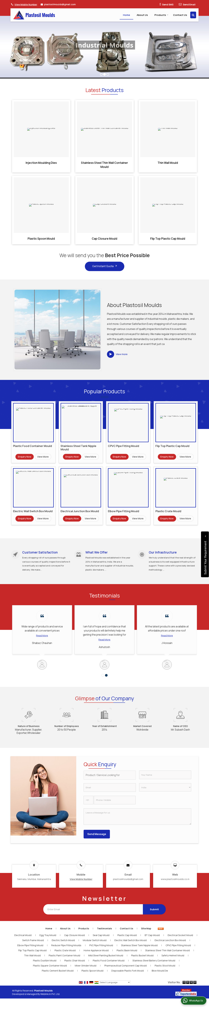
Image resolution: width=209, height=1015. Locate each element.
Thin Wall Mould (168, 163)
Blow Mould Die (160, 970)
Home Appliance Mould (96, 950)
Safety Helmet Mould (172, 955)
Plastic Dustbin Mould (44, 960)
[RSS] (160, 928)
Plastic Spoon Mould (41, 238)
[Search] (193, 15)
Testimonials (104, 928)
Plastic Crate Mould (168, 511)
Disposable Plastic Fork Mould (127, 970)
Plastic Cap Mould (127, 935)
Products (160, 15)
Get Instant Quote (103, 266)
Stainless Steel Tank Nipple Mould (78, 447)
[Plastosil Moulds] (34, 15)
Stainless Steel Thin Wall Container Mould (104, 165)
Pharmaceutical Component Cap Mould (125, 965)
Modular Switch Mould (94, 940)
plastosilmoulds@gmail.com (60, 4)
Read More (68, 639)
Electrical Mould (23, 935)
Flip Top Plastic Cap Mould (167, 238)
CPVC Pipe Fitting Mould (123, 446)
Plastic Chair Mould (74, 960)
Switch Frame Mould (33, 940)
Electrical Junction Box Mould (80, 511)
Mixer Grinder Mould (85, 965)
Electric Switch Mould (63, 940)
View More (43, 456)
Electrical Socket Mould (180, 935)
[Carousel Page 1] (102, 675)
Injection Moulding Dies (41, 163)
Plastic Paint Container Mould (64, 955)
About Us (142, 15)
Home (126, 15)
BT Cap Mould (152, 935)
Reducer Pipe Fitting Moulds (66, 945)
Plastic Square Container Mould (50, 965)
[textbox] (110, 775)
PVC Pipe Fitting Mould (101, 945)
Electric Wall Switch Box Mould (33, 511)
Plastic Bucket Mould (142, 955)
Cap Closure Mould (104, 238)
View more (122, 354)
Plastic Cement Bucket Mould (57, 970)
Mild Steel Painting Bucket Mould (105, 955)
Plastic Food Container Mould (32, 446)
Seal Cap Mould (101, 935)
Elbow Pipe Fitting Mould (123, 511)
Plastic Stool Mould (165, 965)
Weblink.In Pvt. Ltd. (50, 994)
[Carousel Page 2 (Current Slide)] (106, 675)
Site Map (146, 928)
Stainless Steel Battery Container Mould (153, 960)
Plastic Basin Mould (127, 950)
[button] (26, 4)
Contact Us (180, 15)
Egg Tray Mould (48, 935)
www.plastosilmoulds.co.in (175, 879)
